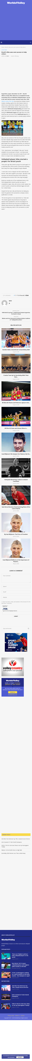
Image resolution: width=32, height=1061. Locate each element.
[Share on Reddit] (23, 295)
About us (17, 1015)
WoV (8, 56)
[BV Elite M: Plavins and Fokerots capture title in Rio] (16, 391)
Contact (22, 1015)
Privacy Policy (11, 1015)
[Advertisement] (16, 22)
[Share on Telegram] (26, 295)
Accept (20, 1057)
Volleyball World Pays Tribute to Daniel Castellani (16, 480)
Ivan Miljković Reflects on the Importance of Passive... (16, 560)
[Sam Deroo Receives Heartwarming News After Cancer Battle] (16, 495)
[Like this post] (15, 295)
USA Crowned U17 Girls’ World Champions (11, 842)
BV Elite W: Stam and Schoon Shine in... (16, 428)
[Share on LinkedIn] (21, 295)
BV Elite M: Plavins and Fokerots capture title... (16, 402)
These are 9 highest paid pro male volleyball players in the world (20, 955)
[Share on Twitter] (18, 295)
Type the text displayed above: (10, 610)
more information (11, 1057)
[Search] (30, 42)
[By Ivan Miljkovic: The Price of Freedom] (16, 522)
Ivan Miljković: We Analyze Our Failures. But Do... (16, 454)
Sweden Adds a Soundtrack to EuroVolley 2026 (16, 350)
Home (2, 47)
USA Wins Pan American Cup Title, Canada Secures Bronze (15, 839)
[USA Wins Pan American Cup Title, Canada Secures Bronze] (5, 988)
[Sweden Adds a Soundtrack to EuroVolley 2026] (16, 338)
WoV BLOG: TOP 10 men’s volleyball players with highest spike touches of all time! (20, 965)
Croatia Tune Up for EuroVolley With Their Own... (16, 376)
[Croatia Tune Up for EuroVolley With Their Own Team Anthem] (16, 363)
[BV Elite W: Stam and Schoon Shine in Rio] (16, 416)
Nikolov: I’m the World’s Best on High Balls (11, 850)
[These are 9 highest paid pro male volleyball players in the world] (5, 956)
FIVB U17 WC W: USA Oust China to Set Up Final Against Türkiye (21, 1004)
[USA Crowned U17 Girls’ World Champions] (5, 997)
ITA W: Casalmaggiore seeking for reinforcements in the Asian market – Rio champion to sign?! (21, 974)
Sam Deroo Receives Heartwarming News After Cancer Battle (16, 507)
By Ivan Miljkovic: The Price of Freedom (16, 534)
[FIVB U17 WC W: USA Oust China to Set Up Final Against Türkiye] (5, 1006)
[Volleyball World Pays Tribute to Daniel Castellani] (16, 468)
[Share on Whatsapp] (24, 295)
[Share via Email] (27, 295)
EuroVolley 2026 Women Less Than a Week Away (13, 853)
